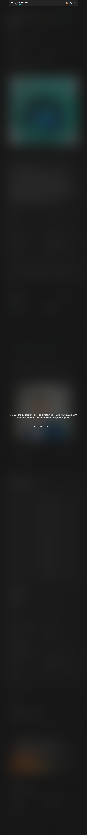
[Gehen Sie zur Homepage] (21, 3)
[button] (67, 3)
